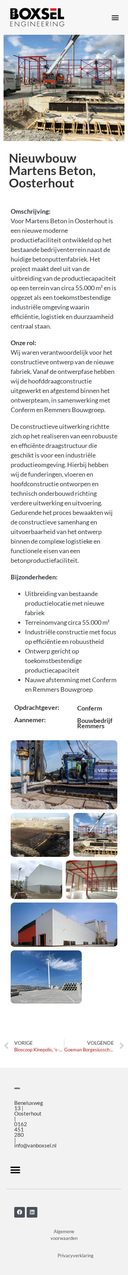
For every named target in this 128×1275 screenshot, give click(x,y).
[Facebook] (19, 1212)
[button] (115, 17)
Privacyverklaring (76, 1255)
